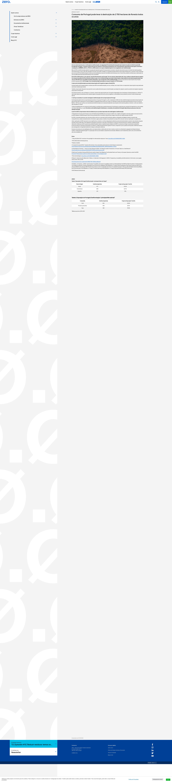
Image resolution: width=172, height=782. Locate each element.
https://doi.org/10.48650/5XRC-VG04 (116, 138)
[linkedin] (154, 750)
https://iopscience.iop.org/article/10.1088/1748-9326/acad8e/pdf (86, 161)
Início (73, 9)
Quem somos (69, 2)
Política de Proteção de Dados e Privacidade (116, 750)
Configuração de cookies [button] (157, 779)
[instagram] (154, 747)
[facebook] (154, 745)
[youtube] (154, 756)
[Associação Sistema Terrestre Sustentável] (6, 2)
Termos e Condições (112, 752)
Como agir (88, 2)
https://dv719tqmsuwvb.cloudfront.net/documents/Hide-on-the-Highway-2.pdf (89, 153)
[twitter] (154, 753)
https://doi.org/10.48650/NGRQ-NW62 (90, 155)
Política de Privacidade (133, 779)
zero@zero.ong (74, 752)
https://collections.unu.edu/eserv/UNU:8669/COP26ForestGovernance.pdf (88, 150)
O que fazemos (79, 2)
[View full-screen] (107, 41)
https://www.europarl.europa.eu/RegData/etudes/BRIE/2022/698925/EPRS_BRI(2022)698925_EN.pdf (94, 146)
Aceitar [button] (168, 779)
